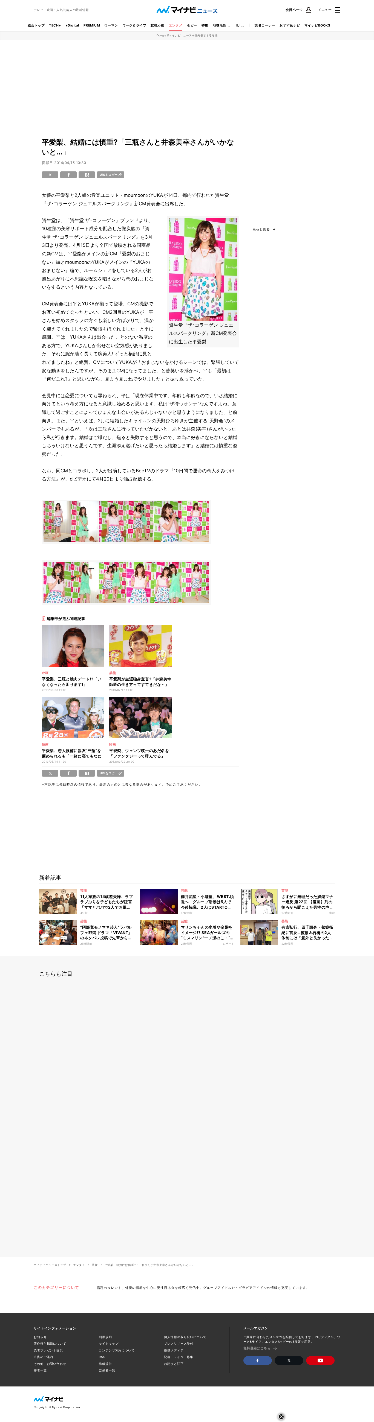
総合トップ (36, 25)
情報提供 (105, 1364)
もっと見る (261, 229)
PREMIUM (92, 25)
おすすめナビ (290, 25)
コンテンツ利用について (117, 1350)
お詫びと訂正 (173, 1364)
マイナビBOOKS (317, 25)
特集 (205, 25)
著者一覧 (40, 1370)
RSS (102, 1357)
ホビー (192, 25)
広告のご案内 (43, 1357)
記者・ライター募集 (178, 1357)
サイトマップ (108, 1343)
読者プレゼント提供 (48, 1350)
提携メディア (173, 1350)
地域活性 (219, 25)
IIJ (238, 25)
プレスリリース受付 (178, 1343)
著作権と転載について (50, 1343)
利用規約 (105, 1337)
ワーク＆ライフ (134, 25)
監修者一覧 (107, 1370)
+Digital (72, 25)
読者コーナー (265, 25)
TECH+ (55, 25)
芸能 (95, 1264)
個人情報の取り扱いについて (185, 1337)
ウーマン (111, 25)
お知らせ (40, 1337)
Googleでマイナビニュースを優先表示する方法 (187, 35)
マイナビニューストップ (50, 1264)
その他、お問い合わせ (50, 1364)
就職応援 (157, 25)
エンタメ (175, 25)
